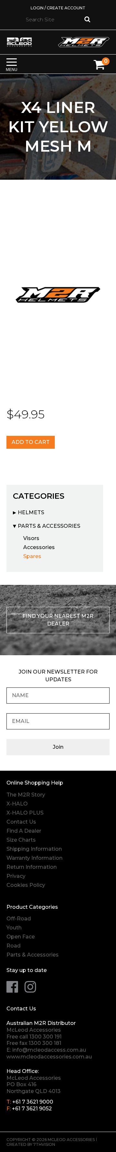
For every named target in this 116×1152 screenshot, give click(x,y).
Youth (14, 928)
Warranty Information (34, 858)
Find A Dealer (23, 831)
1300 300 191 (45, 1037)
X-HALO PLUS (25, 813)
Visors (31, 538)
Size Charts (21, 840)
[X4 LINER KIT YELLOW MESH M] (58, 293)
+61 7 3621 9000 (32, 1102)
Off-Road (18, 919)
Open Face (20, 937)
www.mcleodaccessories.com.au (49, 1057)
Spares (32, 556)
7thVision (44, 1144)
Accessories (39, 547)
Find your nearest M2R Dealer (58, 620)
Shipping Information (34, 849)
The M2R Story (25, 795)
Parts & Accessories (49, 526)
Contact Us (21, 822)
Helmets (31, 512)
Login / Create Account (58, 7)
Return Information (31, 867)
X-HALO (17, 804)
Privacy (15, 876)
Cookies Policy (25, 885)
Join (58, 747)
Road (13, 946)
